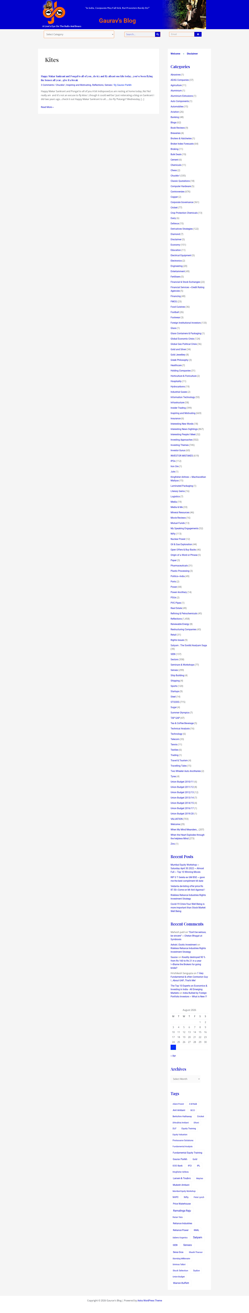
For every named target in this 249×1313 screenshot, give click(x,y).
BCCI (192, 1110)
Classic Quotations (180, 181)
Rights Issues (177, 640)
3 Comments (47, 85)
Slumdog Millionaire (181, 1258)
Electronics (176, 260)
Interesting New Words (182, 423)
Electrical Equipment (181, 255)
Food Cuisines (178, 306)
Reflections (97, 85)
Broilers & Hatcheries (181, 138)
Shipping (175, 680)
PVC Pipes (176, 602)
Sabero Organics (180, 1237)
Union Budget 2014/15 (182, 803)
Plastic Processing (180, 571)
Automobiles (177, 106)
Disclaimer (192, 53)
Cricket (174, 207)
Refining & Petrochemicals (184, 613)
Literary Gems (178, 491)
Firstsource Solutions (183, 1140)
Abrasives (176, 74)
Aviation (175, 111)
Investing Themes (180, 445)
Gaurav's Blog (117, 20)
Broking (174, 149)
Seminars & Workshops (182, 664)
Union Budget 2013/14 (182, 797)
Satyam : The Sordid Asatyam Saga (189, 645)
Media (174, 501)
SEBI (173, 654)
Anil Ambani (179, 1110)
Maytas (199, 1178)
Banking (175, 117)
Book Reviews (178, 127)
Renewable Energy (180, 624)
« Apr (173, 1055)
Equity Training (189, 1128)
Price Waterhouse (182, 1203)
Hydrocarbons (178, 386)
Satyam (197, 1237)
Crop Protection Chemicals (184, 213)
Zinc (173, 843)
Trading (174, 755)
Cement (174, 159)
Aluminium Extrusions (182, 96)
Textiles (174, 749)
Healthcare (176, 365)
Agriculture (176, 85)
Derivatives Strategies (182, 228)
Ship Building (177, 675)
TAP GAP (175, 718)
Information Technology (183, 397)
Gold (195, 1159)
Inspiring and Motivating (78, 85)
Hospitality (176, 381)
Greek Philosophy (179, 360)
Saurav (174, 957)
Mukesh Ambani (181, 1185)
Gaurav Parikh (180, 1159)
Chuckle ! (60, 85)
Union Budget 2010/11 (182, 781)
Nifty (173, 533)
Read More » (47, 107)
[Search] (157, 34)
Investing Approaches (182, 439)
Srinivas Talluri (179, 1264)
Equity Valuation (180, 1134)
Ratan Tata (178, 1217)
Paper (174, 560)
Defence (175, 223)
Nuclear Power (178, 539)
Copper (174, 197)
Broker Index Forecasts (182, 143)
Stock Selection (180, 1270)
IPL (198, 1165)
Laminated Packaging (182, 486)
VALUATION (177, 819)
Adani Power (178, 1104)
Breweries (175, 133)
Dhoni (196, 1122)
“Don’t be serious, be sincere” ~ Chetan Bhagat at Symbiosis (188, 936)
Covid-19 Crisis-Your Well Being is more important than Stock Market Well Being (188, 908)
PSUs (173, 597)
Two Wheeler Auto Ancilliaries (186, 771)
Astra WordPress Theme (149, 1300)
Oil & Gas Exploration (181, 544)
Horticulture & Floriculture (183, 376)
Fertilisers (175, 276)
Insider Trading (178, 407)
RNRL (196, 1230)
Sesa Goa (178, 1252)
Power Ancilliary (179, 592)
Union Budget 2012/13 (182, 792)
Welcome (175, 53)
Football (175, 312)
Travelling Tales (179, 765)
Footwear (175, 317)
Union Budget (179, 1276)
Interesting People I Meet (183, 434)
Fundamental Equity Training (187, 1152)
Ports (173, 581)
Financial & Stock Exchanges (185, 282)
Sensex (108, 85)
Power (174, 587)
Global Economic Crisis (182, 338)
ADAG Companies (180, 80)
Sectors (174, 659)
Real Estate (176, 608)
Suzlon (196, 1270)
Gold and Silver (178, 349)
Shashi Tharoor (196, 1252)
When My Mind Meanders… (184, 829)
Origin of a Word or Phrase (184, 555)
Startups (175, 691)
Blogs (173, 122)
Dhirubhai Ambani (181, 1122)
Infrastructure (177, 402)
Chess (174, 170)
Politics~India (178, 576)
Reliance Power (180, 1230)
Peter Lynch (199, 1197)
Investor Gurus (178, 450)
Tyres (173, 776)
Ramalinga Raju (182, 1210)
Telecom (175, 739)
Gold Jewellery (178, 354)
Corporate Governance (182, 202)
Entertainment (178, 271)
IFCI (190, 1165)
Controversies (177, 191)
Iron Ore (175, 466)
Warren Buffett (181, 1283)
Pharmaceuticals (179, 565)
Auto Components (180, 101)
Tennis (174, 744)
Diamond (175, 234)
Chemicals (176, 165)
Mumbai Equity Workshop (184, 1191)
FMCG (174, 301)
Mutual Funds (178, 523)
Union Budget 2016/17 (182, 808)
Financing (176, 296)
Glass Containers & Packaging (186, 333)
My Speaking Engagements (184, 528)
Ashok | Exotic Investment (184, 944)
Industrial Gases (179, 392)
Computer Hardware (181, 186)
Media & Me (177, 507)
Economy (175, 244)
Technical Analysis (180, 728)
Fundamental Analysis (183, 1146)
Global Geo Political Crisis (184, 344)
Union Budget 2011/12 (182, 787)
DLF (174, 1128)
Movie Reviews (178, 517)
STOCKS (175, 702)
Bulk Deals (176, 154)
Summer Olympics (180, 712)
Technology (176, 734)
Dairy (173, 218)
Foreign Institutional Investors (186, 322)
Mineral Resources (180, 512)
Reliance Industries (182, 1223)
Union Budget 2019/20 (182, 813)
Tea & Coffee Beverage (182, 723)
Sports (174, 686)
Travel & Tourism (179, 760)
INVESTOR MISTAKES (182, 455)
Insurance (176, 418)
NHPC (176, 1197)
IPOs (173, 461)
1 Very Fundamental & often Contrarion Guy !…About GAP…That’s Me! (189, 977)
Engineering (177, 266)
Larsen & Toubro (182, 1178)
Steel (173, 696)
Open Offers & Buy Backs (183, 549)
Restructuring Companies (183, 629)
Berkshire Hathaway (182, 1116)
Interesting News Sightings (184, 429)
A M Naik (193, 1104)
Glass (173, 328)
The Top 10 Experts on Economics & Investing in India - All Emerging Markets (189, 989)
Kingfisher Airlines (181, 1172)
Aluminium (176, 90)
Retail (173, 634)
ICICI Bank (178, 1166)
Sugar (174, 707)
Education (176, 250)
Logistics (175, 496)
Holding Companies (181, 370)
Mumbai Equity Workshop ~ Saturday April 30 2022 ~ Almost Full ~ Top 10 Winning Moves (187, 868)
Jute (173, 471)
